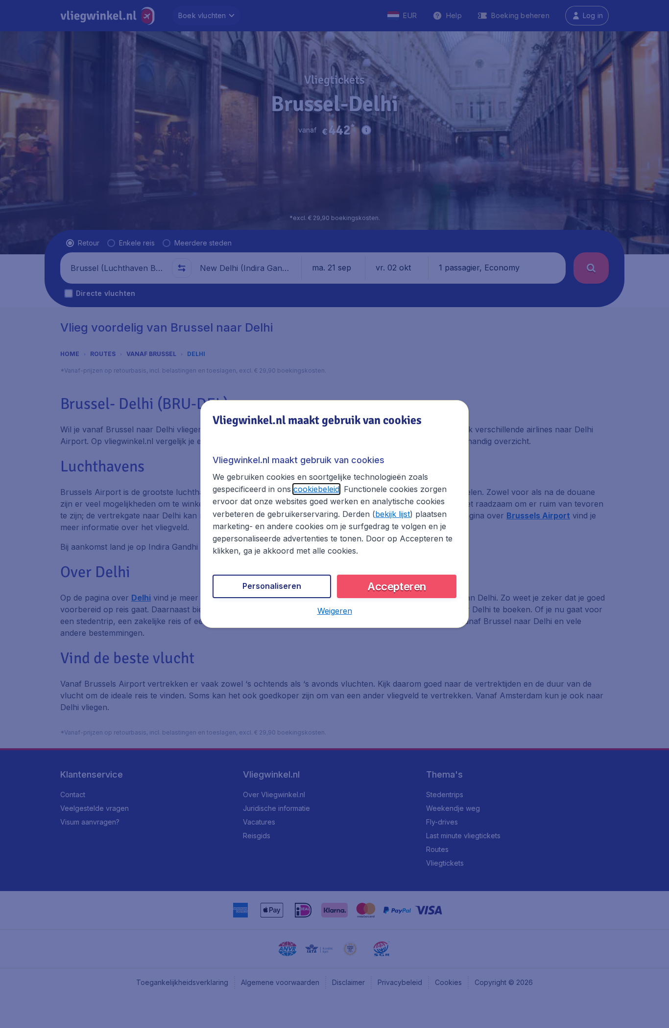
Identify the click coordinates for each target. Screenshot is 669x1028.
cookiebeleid (316, 489)
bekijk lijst (392, 514)
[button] (334, 611)
